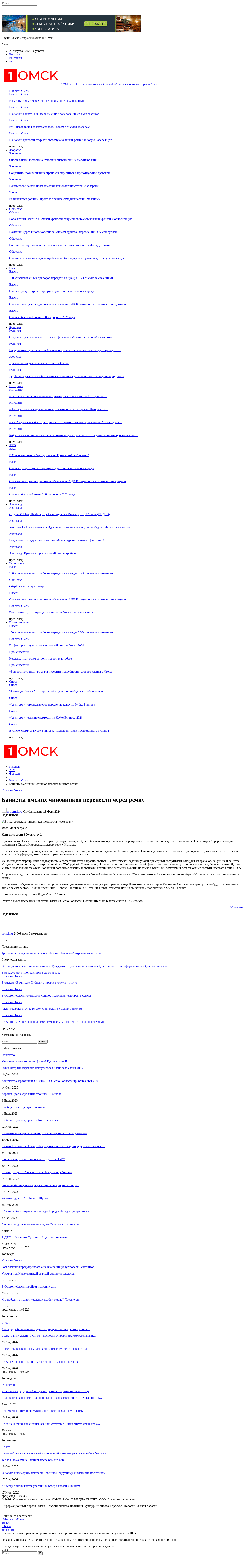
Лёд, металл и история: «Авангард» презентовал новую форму (42, 1410)
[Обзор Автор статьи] (9, 930)
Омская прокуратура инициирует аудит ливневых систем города (51, 291)
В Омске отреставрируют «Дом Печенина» (30, 1120)
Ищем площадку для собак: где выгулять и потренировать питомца (45, 1391)
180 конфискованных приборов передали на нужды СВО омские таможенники (61, 278)
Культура (15, 327)
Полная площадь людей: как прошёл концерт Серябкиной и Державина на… (52, 1397)
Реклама (14, 54)
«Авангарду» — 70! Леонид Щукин (25, 1198)
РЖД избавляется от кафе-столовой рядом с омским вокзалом (49, 126)
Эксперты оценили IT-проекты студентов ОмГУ (33, 1159)
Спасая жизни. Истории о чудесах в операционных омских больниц (53, 159)
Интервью (16, 386)
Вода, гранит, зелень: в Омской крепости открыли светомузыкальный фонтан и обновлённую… (72, 219)
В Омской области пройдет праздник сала (29, 1286)
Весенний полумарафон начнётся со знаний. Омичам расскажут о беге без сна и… (55, 1453)
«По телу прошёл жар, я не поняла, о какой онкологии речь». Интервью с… (58, 409)
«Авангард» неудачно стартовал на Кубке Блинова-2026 (45, 717)
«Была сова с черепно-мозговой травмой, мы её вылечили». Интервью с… (58, 396)
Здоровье (15, 150)
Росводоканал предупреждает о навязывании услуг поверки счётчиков (48, 1267)
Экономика (16, 563)
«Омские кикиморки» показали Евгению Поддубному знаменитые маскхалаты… (55, 1473)
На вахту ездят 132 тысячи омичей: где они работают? (37, 1172)
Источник (236, 907)
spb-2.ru (6, 1526)
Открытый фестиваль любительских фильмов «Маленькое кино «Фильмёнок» (60, 337)
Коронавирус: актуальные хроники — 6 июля (31, 1094)
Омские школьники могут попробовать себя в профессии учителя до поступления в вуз (66, 258)
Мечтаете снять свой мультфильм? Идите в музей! (34, 1061)
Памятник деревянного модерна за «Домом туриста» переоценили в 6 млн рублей (63, 232)
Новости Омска (19, 90)
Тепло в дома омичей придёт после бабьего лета (33, 1459)
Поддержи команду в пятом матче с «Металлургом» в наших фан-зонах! (56, 540)
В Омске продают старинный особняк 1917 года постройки (41, 1361)
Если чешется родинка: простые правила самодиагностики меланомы (54, 199)
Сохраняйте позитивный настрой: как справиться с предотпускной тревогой (59, 173)
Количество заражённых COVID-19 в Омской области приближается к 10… (51, 1081)
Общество (15, 209)
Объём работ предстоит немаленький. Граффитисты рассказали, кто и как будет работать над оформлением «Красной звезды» (84, 966)
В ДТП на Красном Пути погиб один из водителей (35, 1237)
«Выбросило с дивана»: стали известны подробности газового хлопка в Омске (60, 671)
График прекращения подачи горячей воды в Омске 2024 (46, 645)
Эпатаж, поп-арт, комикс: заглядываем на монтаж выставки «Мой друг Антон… (61, 245)
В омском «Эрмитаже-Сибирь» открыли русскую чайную (47, 100)
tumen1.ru (8, 1529)
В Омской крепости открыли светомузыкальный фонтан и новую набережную (60, 140)
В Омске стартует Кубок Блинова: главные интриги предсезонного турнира (59, 730)
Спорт (13, 681)
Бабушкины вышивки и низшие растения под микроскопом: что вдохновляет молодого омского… (73, 435)
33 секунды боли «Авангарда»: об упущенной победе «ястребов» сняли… (57, 691)
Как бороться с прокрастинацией (23, 1107)
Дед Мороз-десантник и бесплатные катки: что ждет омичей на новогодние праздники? (66, 376)
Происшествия (19, 622)
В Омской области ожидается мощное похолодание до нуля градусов (54, 113)
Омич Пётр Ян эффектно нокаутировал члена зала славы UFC (42, 1068)
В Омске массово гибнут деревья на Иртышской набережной (49, 455)
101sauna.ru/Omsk (13, 1519)
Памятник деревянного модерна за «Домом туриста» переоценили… (47, 1348)
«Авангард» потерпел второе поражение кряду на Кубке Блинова (52, 704)
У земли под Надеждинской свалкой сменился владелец (38, 1273)
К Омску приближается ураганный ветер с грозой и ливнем (41, 1486)
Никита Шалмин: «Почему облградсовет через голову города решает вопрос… (53, 1146)
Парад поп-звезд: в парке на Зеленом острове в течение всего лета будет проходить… (65, 350)
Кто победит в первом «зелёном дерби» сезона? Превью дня (41, 1299)
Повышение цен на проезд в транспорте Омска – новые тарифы (51, 612)
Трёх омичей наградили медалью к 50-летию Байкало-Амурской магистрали (52, 953)
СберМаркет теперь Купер (26, 586)
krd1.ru (6, 1522)
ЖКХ (12, 445)
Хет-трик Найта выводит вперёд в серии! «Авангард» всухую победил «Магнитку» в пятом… (71, 527)
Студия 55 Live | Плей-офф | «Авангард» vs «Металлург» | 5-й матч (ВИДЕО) (59, 514)
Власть (13, 268)
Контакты (15, 57)
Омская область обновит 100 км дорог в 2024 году (42, 317)
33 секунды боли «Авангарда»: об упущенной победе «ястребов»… (46, 1329)
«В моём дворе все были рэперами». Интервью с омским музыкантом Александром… (65, 422)
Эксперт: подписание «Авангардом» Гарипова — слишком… (42, 1224)
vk (10, 61)
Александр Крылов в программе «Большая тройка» (42, 553)
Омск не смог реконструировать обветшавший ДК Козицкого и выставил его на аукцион (67, 304)
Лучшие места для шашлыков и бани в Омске (39, 363)
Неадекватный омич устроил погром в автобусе (40, 658)
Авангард (15, 504)
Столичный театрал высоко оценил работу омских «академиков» (44, 1133)
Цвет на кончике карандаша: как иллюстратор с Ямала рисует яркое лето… (51, 1423)
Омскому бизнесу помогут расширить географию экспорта (40, 1185)
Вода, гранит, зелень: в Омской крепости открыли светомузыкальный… (49, 1335)
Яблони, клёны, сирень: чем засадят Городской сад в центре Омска (45, 1211)
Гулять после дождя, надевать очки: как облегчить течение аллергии (54, 186)
